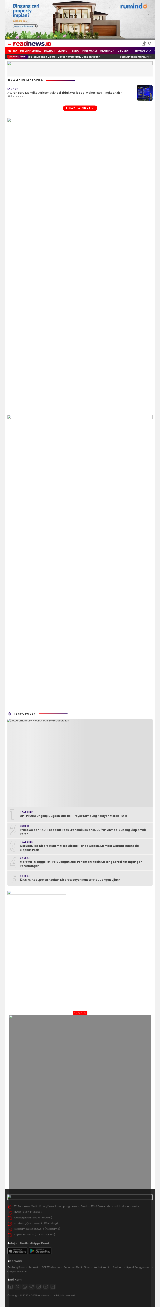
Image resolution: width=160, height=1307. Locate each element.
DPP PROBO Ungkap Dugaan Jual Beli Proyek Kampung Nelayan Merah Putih (73, 816)
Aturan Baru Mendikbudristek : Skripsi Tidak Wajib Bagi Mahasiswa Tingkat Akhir (64, 93)
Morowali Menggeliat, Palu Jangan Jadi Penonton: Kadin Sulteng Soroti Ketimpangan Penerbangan (81, 864)
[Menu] (9, 43)
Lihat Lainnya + (80, 108)
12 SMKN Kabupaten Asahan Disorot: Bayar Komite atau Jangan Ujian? (70, 880)
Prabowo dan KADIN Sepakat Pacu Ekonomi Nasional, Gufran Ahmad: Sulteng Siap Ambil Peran (83, 832)
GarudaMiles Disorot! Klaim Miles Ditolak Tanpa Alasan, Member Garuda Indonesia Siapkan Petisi (79, 848)
